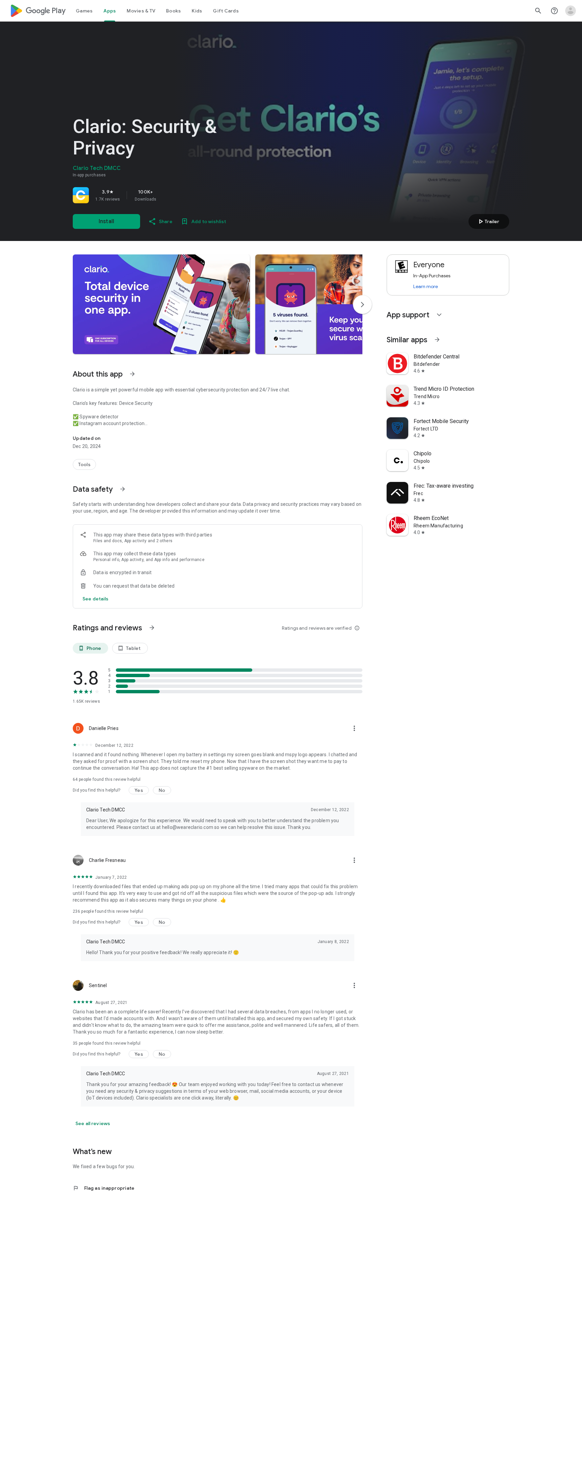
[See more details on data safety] (95, 599)
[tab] (84, 11)
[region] (167, 195)
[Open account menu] (570, 11)
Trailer (488, 221)
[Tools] (84, 464)
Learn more (425, 286)
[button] (161, 304)
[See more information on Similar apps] (437, 340)
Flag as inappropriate (103, 1188)
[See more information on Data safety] (123, 489)
